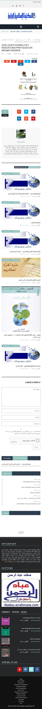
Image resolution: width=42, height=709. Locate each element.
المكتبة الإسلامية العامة (21, 697)
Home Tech (21, 690)
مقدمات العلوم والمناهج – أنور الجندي (28, 366)
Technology (6, 173)
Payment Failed (21, 694)
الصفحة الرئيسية (21, 695)
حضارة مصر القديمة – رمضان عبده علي (21, 31)
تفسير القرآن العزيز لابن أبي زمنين (29, 280)
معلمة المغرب (35, 222)
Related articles (34, 167)
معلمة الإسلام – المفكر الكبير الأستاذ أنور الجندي (24, 194)
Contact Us (21, 683)
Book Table (21, 681)
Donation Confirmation (21, 685)
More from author (21, 167)
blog (21, 679)
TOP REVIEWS (7, 458)
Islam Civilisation (35, 639)
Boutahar (34, 54)
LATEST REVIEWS (20, 458)
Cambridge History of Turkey (31, 618)
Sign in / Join (36, 2)
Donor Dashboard (21, 688)
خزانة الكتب (21, 701)
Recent (24, 612)
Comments (6, 612)
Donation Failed (21, 686)
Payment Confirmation (21, 692)
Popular (15, 612)
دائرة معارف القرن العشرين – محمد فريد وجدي (25, 251)
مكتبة (21, 703)
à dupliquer (15, 173)
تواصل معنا (21, 699)
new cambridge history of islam (30, 628)
